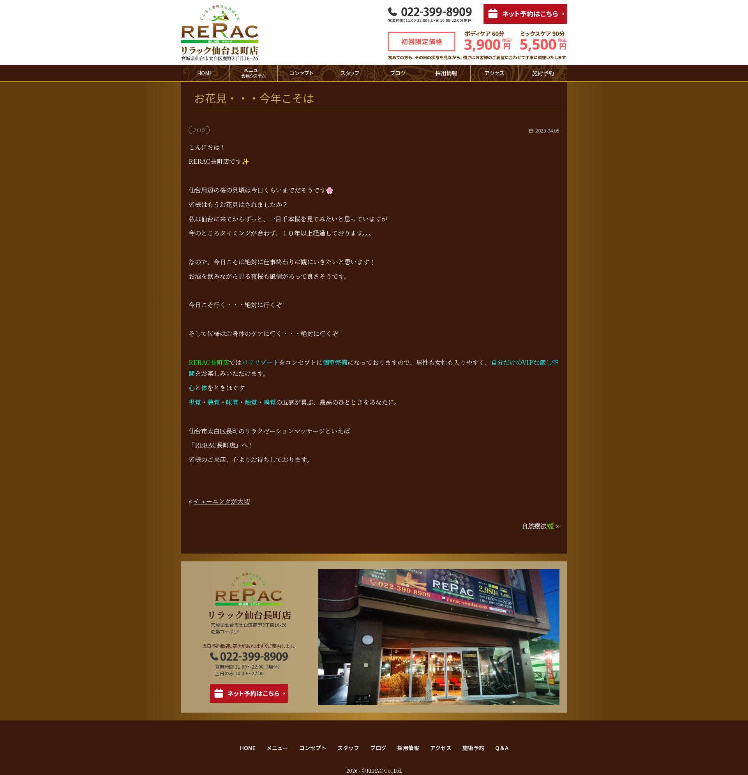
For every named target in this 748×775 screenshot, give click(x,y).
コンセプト (301, 73)
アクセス (495, 73)
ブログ (398, 73)
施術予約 (543, 73)
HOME (205, 73)
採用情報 (446, 73)
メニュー (277, 748)
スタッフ (349, 73)
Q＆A (501, 748)
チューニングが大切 (222, 501)
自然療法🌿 (538, 525)
